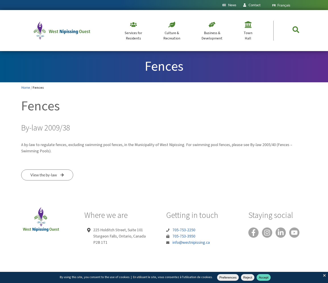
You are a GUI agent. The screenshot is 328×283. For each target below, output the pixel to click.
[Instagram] (267, 232)
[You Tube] (294, 232)
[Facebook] (253, 232)
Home (25, 87)
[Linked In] (281, 232)
